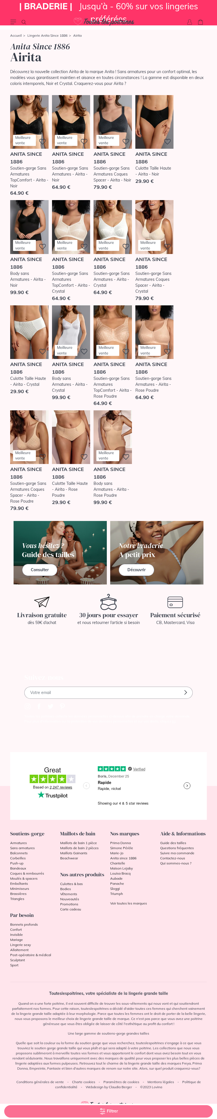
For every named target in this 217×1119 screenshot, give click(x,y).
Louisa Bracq (120, 873)
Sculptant (17, 960)
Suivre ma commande (177, 853)
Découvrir (136, 569)
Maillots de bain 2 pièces (79, 848)
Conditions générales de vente (40, 1082)
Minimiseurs (19, 888)
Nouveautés (69, 899)
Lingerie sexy (20, 945)
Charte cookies (83, 1082)
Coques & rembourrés (27, 873)
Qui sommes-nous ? (175, 863)
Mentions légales (160, 1082)
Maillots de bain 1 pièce (78, 843)
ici (173, 721)
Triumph (116, 894)
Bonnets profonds (24, 924)
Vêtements (68, 894)
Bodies (65, 889)
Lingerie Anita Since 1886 (47, 35)
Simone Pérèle (121, 848)
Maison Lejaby (121, 868)
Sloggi (115, 888)
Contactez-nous (172, 858)
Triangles (17, 899)
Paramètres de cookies (121, 1082)
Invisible (16, 934)
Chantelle (117, 863)
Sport (14, 965)
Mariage (16, 940)
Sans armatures (22, 848)
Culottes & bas (71, 884)
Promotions (69, 904)
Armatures (18, 843)
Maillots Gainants (73, 853)
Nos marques (124, 833)
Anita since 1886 (123, 858)
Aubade (116, 878)
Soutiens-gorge (27, 833)
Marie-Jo (116, 853)
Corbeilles (18, 858)
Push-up (16, 863)
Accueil (16, 35)
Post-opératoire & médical (30, 955)
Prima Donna (120, 843)
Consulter (40, 569)
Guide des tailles (173, 843)
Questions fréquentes (177, 848)
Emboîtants (19, 883)
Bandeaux (18, 868)
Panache (117, 883)
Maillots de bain (77, 833)
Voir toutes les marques (128, 903)
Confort (16, 929)
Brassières (18, 894)
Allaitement (19, 950)
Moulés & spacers (24, 878)
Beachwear (69, 858)
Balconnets (19, 853)
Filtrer (112, 1111)
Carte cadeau (70, 909)
